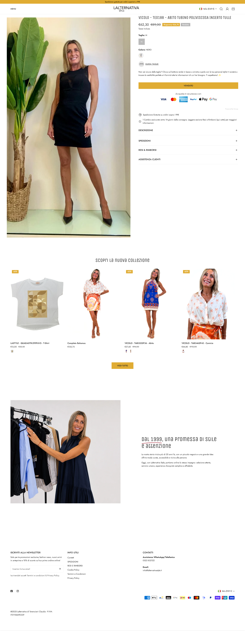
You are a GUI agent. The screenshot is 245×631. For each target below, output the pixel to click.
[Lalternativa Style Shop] (126, 9)
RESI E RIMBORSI (75, 565)
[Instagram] (18, 591)
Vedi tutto (122, 365)
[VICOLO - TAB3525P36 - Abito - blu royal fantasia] (126, 351)
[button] (233, 9)
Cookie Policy (73, 569)
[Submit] (60, 569)
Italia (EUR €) (208, 8)
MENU (13, 8)
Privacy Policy (73, 578)
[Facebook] (12, 591)
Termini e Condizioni (76, 574)
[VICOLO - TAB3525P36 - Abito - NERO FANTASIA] (130, 351)
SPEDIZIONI (72, 561)
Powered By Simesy (231, 109)
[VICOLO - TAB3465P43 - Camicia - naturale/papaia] (183, 351)
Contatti (70, 557)
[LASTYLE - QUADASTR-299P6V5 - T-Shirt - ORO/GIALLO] (12, 351)
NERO (141, 55)
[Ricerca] (221, 9)
